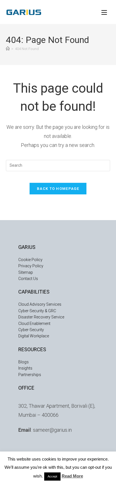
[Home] (8, 49)
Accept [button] (52, 476)
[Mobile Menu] (104, 11)
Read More (72, 476)
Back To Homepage (58, 188)
